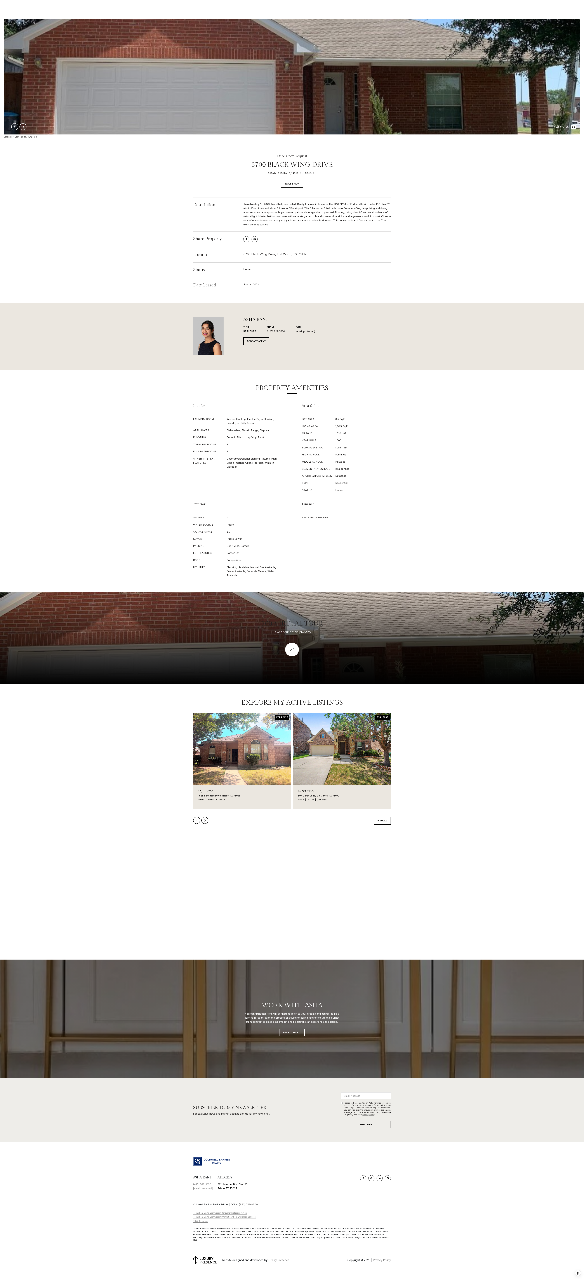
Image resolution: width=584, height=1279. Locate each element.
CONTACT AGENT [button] (256, 341)
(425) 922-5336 (276, 331)
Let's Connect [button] (292, 1032)
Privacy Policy (368, 1114)
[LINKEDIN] (380, 1178)
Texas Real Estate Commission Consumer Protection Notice (220, 1213)
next (22, 126)
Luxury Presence (278, 1260)
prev (14, 126)
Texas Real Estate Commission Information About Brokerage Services (224, 1217)
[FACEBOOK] (363, 1178)
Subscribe (366, 1124)
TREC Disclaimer (200, 1221)
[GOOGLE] (388, 1178)
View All (382, 820)
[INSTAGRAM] (371, 1178)
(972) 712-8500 (248, 1204)
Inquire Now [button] (292, 183)
